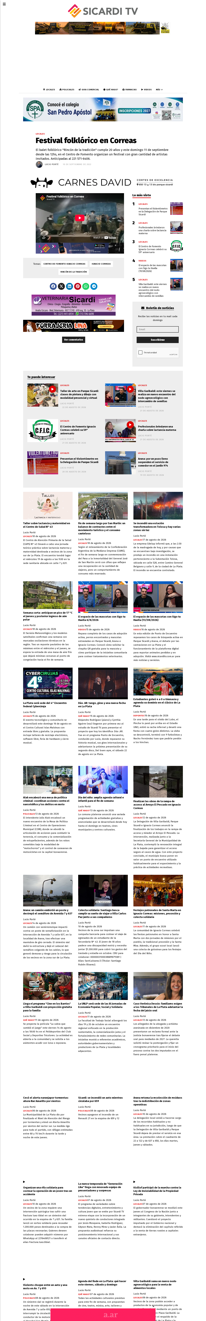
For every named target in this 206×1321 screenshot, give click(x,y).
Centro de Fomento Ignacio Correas (64, 264)
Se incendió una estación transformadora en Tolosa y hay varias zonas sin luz (157, 527)
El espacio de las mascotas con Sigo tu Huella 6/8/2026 (101, 618)
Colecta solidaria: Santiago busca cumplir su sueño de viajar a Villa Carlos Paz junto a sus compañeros (102, 914)
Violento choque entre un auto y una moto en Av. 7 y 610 (45, 1286)
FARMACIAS (131, 89)
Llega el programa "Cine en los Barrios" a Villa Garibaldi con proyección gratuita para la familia (47, 1007)
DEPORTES (139, 716)
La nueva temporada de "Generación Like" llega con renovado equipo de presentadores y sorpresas (100, 1187)
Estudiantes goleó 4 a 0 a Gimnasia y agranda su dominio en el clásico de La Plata (156, 703)
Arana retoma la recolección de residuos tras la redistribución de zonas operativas (157, 1101)
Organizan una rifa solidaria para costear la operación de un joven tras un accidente (47, 1191)
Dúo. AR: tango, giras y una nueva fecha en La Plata (102, 705)
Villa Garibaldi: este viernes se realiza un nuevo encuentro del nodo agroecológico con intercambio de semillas (157, 396)
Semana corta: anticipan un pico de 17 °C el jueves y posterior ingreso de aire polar (47, 616)
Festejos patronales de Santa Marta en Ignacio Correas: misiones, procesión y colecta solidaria (157, 914)
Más (158, 89)
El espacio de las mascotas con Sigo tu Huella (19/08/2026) (152, 268)
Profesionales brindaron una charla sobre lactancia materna (157, 428)
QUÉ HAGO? (112, 89)
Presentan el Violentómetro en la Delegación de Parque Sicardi (79, 460)
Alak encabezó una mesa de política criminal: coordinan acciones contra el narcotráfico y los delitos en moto (46, 801)
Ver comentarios (73, 339)
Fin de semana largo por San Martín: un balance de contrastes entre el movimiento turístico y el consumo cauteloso (101, 528)
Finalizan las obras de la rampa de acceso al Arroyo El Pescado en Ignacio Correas (157, 805)
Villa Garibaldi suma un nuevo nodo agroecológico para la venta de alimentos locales (154, 1285)
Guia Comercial (90, 89)
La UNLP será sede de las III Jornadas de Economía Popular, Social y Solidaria (102, 1005)
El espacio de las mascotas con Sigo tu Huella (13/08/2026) (157, 618)
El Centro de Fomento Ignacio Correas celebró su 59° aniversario (78, 430)
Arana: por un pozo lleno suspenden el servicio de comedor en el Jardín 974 (153, 462)
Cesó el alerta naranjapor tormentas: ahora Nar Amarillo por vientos (46, 1099)
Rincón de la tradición (74, 272)
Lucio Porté (52, 164)
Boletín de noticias (159, 308)
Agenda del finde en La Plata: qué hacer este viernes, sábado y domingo (102, 1283)
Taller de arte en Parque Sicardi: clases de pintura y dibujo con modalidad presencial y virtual (79, 394)
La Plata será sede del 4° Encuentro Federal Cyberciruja (45, 705)
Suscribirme (158, 339)
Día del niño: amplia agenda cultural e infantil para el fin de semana (101, 799)
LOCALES (50, 89)
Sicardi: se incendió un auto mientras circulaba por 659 (100, 1099)
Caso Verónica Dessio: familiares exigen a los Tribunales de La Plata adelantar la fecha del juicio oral (158, 1007)
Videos (147, 89)
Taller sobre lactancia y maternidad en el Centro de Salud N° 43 (46, 525)
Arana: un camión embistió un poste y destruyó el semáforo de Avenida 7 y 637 (47, 912)
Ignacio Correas (101, 264)
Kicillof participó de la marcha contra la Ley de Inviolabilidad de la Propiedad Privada (157, 1191)
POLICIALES (68, 89)
